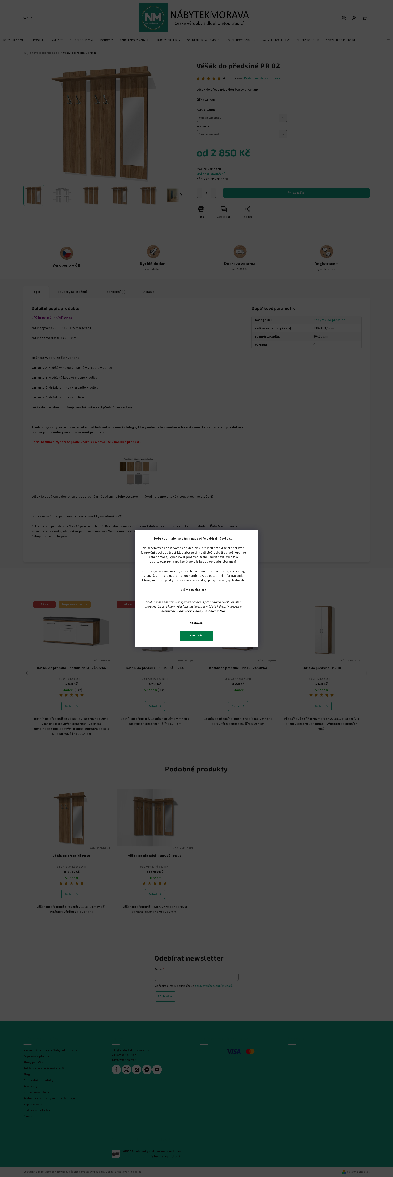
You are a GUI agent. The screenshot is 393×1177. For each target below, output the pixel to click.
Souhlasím (196, 636)
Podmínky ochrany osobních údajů (201, 611)
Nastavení (196, 623)
